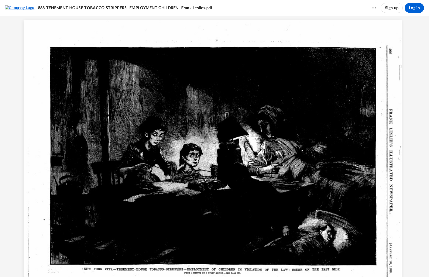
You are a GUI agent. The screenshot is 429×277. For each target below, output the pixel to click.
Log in (414, 8)
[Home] (20, 7)
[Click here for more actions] (374, 8)
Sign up (391, 8)
